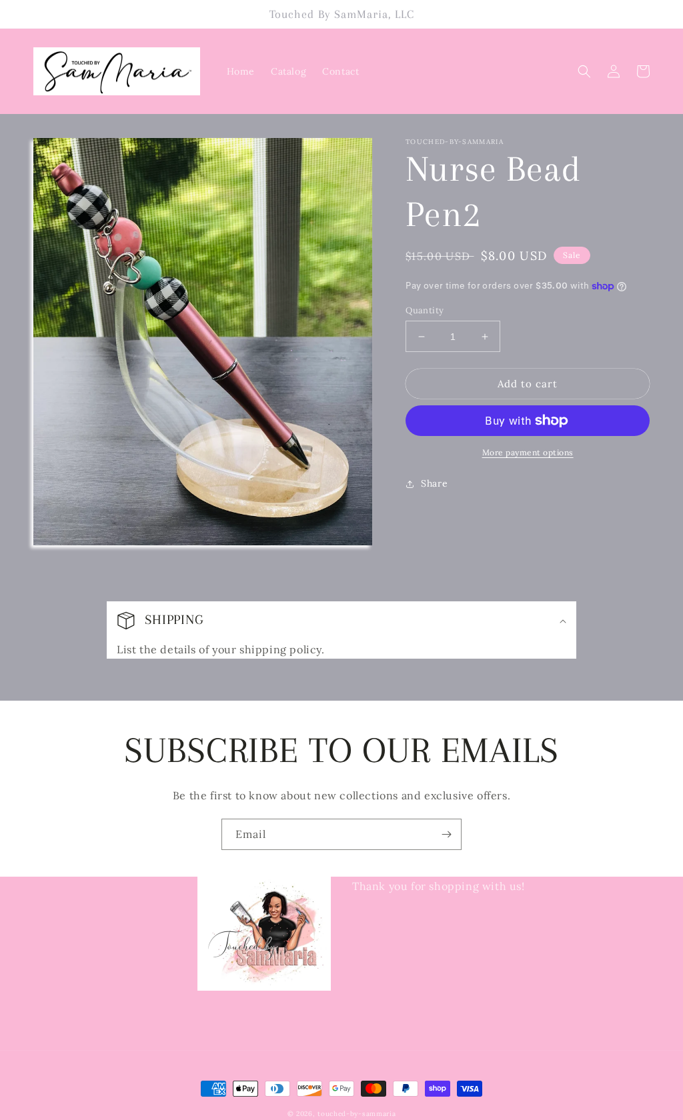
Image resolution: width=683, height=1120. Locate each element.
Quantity (425, 310)
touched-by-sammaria (356, 1113)
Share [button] (434, 483)
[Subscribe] (446, 834)
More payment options (528, 452)
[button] (584, 71)
